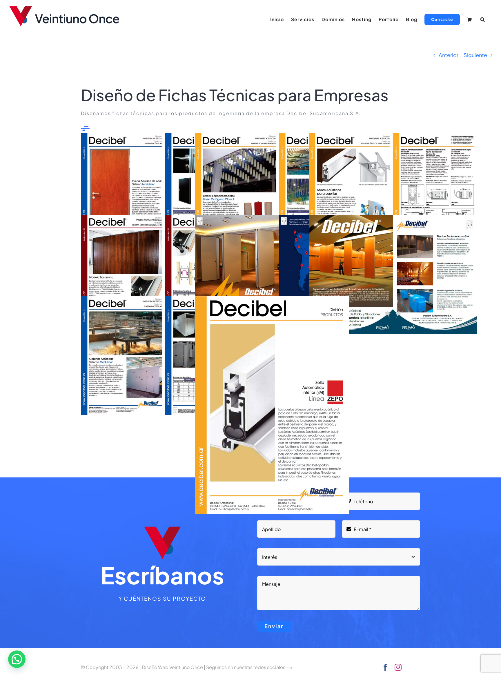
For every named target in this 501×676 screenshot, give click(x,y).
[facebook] (385, 667)
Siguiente (475, 55)
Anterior (448, 55)
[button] (482, 19)
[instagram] (398, 667)
